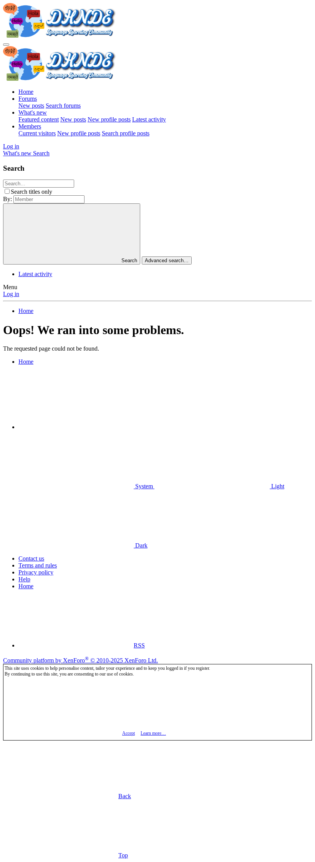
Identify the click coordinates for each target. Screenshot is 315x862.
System (144, 486)
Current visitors (37, 133)
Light (277, 486)
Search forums (63, 105)
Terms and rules (37, 565)
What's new (32, 112)
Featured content (38, 119)
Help (24, 579)
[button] (76, 427)
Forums (27, 98)
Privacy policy (35, 572)
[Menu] (6, 44)
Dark (141, 545)
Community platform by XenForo (80, 660)
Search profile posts (125, 133)
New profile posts (109, 119)
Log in (11, 294)
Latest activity (149, 119)
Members (29, 126)
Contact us (31, 558)
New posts (31, 105)
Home (25, 91)
